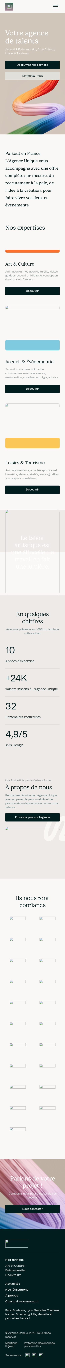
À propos (11, 1295)
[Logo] (9, 7)
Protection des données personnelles (39, 1344)
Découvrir (32, 291)
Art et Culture (15, 1265)
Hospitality (13, 1275)
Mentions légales (11, 1344)
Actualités (12, 1283)
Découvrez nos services (32, 65)
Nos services (14, 1259)
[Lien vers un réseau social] (28, 1355)
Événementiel (15, 1270)
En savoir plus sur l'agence (32, 817)
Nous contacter (32, 1209)
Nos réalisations (16, 1289)
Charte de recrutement (21, 1301)
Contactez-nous (32, 75)
